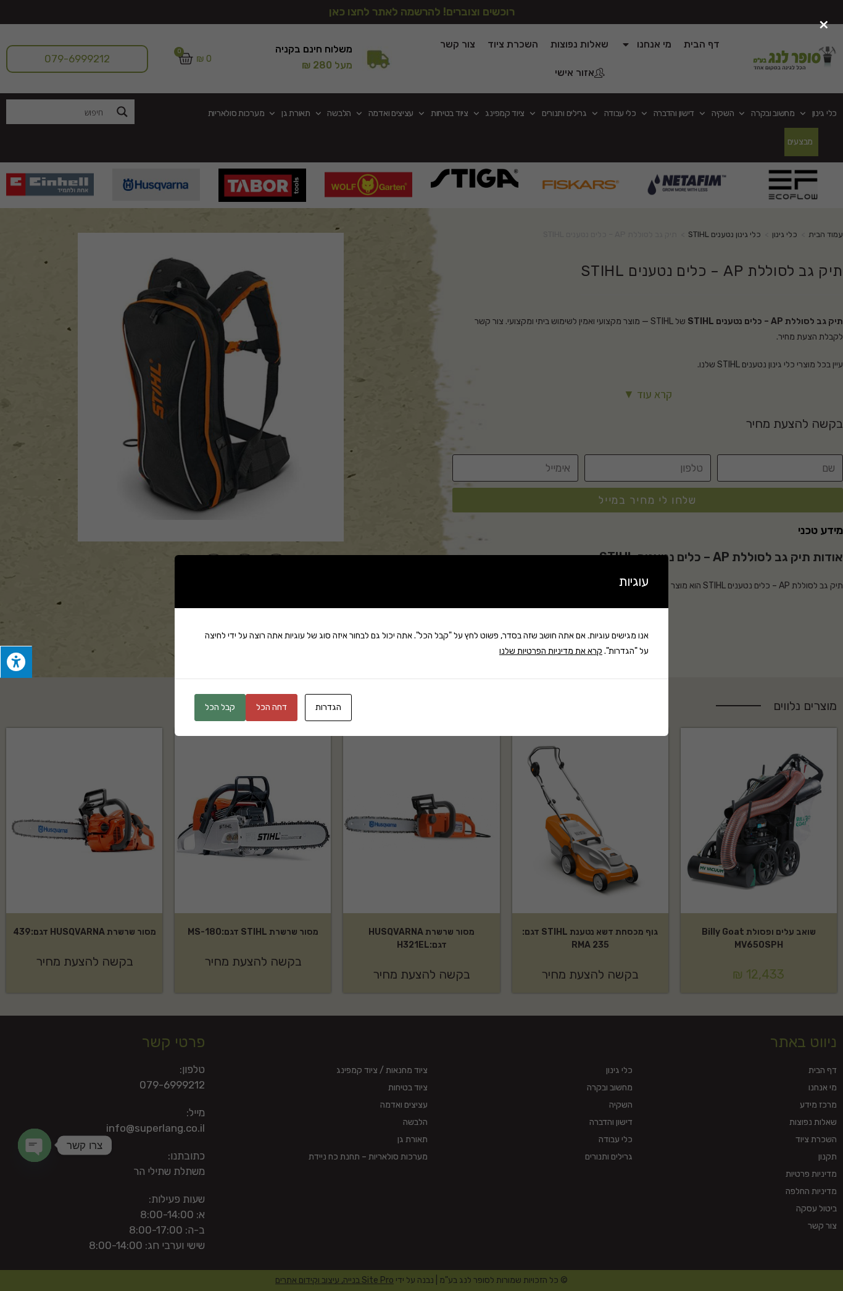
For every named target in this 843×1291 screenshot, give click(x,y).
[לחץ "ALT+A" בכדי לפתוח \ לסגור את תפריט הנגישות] (16, 662)
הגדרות (328, 707)
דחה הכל (271, 707)
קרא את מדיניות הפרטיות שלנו (550, 651)
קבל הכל (220, 707)
